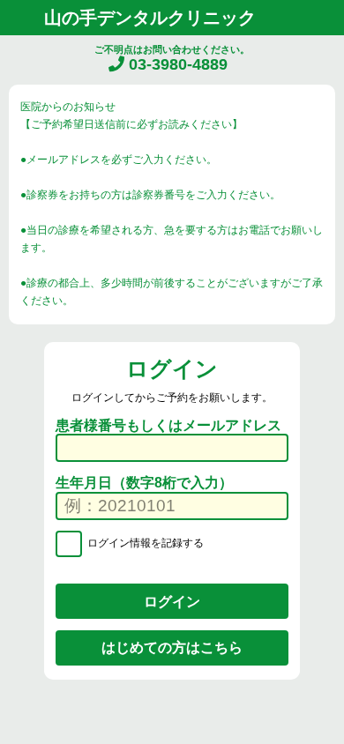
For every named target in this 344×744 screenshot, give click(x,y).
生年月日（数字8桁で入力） (144, 482)
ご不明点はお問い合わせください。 (172, 58)
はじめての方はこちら (172, 647)
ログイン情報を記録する (144, 544)
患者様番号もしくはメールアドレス (168, 425)
